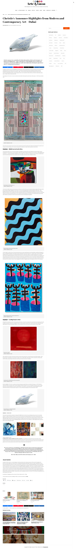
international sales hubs (25, 463)
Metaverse (53, 10)
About (16, 10)
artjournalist (51, 45)
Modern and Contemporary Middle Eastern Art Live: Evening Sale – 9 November (22, 500)
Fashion (29, 10)
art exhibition (66, 37)
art (55, 35)
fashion (50, 58)
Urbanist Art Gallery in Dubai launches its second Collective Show (37, 500)
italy (64, 58)
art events (60, 37)
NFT (65, 63)
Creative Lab (48, 10)
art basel (59, 35)
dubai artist (62, 53)
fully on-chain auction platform (19, 468)
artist (60, 42)
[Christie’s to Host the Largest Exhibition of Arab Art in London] (9, 495)
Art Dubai (50, 37)
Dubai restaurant (57, 55)
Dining (61, 50)
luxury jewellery (60, 63)
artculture (64, 35)
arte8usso (55, 37)
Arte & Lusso (36, 4)
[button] (73, 2)
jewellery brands (56, 60)
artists (64, 42)
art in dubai (50, 42)
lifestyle (50, 63)
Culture (37, 10)
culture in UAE (51, 50)
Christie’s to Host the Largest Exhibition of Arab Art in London (9, 500)
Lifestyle (33, 10)
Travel (44, 10)
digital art (56, 50)
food (60, 58)
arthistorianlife (62, 40)
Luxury (41, 10)
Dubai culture (51, 55)
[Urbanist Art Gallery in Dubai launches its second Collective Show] (37, 495)
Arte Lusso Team (18, 25)
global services (23, 465)
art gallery (50, 40)
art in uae (56, 42)
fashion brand (55, 58)
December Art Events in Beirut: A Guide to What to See (37, 522)
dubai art (50, 53)
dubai (65, 50)
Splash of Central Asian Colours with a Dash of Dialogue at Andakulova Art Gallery (22, 523)
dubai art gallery (56, 53)
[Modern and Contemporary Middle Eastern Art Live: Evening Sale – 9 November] (23, 495)
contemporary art (62, 45)
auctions (14, 466)
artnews (56, 45)
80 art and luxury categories (24, 466)
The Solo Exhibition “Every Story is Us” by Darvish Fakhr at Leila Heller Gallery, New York (9, 523)
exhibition (63, 55)
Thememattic (45, 547)
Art (26, 10)
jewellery (50, 60)
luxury (55, 63)
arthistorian (56, 40)
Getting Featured (21, 10)
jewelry (63, 60)
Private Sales (34, 464)
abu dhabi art (51, 35)
